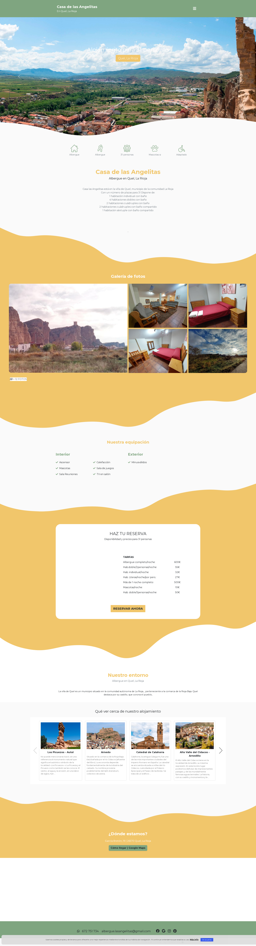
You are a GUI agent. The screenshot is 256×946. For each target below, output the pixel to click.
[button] (194, 8)
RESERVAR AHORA (128, 608)
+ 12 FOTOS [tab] (20, 379)
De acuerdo (207, 940)
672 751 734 (90, 931)
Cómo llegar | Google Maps (128, 847)
